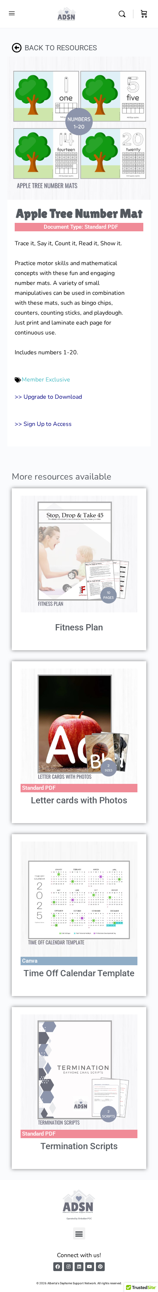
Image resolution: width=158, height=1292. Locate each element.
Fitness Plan (79, 627)
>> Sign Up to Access (43, 424)
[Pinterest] (100, 1266)
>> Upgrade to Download (48, 397)
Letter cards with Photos (79, 800)
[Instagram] (68, 1266)
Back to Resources (61, 47)
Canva (29, 961)
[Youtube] (89, 1266)
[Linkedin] (79, 1266)
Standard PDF (101, 227)
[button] (79, 1233)
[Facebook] (57, 1266)
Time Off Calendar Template (79, 973)
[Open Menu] (11, 13)
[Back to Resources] (17, 48)
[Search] (124, 14)
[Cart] (144, 14)
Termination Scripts (79, 1146)
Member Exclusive (46, 380)
